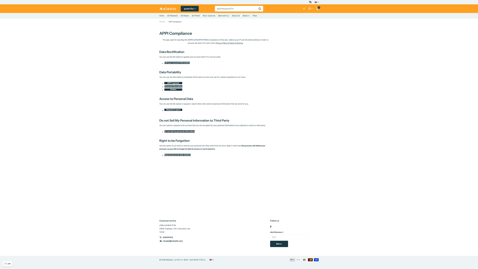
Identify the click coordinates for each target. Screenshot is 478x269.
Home (161, 16)
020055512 (168, 237)
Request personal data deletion (177, 155)
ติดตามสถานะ (223, 16)
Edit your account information (177, 63)
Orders (173, 89)
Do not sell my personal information (179, 131)
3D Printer (196, 16)
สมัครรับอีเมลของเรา (276, 232)
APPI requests (173, 83)
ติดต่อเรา (246, 16)
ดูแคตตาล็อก (189, 9)
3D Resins (185, 16)
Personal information (173, 86)
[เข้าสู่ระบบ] (310, 8)
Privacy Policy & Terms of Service (229, 43)
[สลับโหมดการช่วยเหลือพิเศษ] (310, 2)
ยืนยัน (259, 8)
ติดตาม (279, 244)
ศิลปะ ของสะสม (209, 16)
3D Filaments (172, 16)
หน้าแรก (162, 22)
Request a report (173, 110)
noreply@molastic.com (173, 241)
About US (236, 16)
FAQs (255, 16)
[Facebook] (270, 227)
